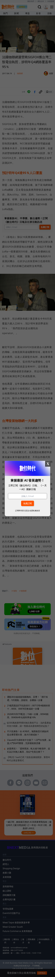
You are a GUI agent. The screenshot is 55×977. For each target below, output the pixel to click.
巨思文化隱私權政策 (32, 510)
